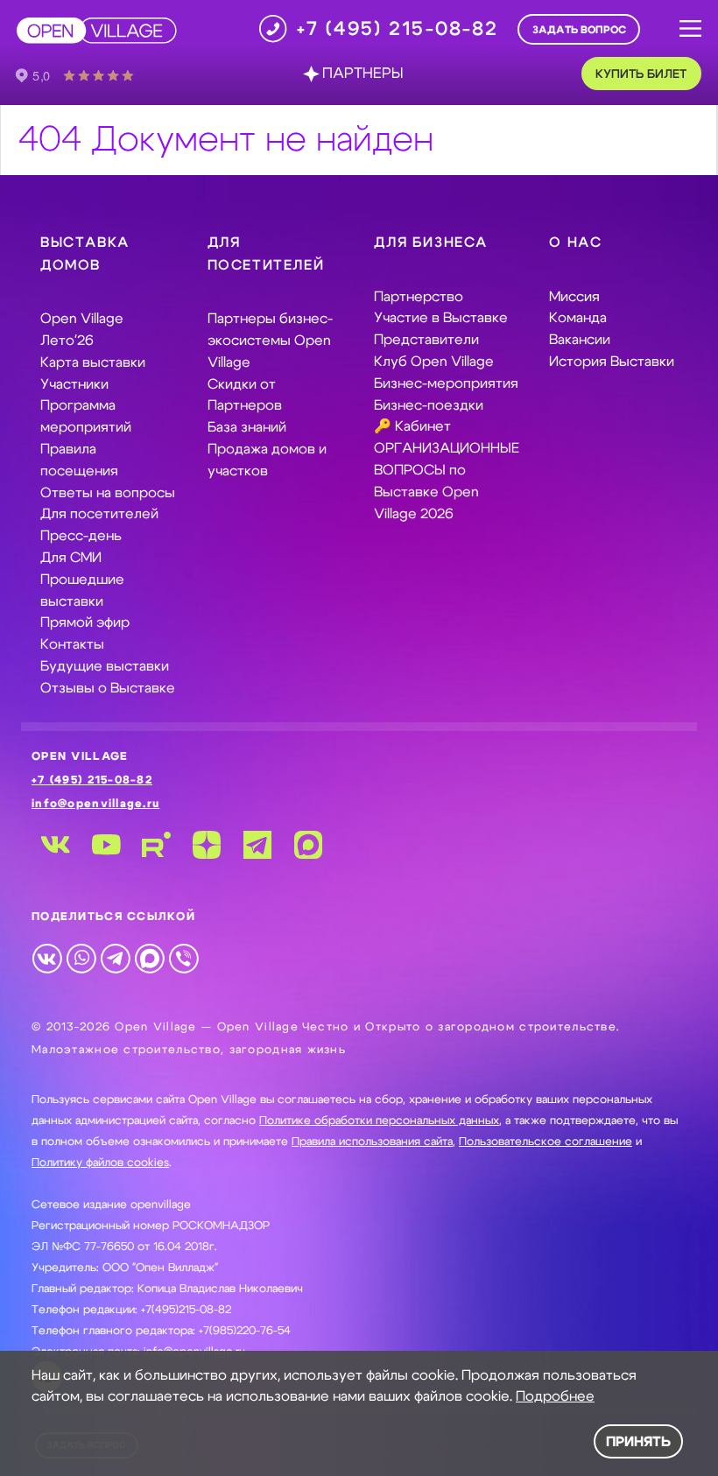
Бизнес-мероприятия (446, 383)
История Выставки (611, 362)
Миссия (574, 297)
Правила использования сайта (372, 1142)
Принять (638, 1442)
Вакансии (579, 340)
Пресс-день (81, 536)
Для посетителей (99, 514)
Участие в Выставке (441, 318)
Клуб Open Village (434, 362)
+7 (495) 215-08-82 (92, 780)
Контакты (72, 644)
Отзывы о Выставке (107, 688)
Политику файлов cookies (100, 1163)
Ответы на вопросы (107, 493)
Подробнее (555, 1396)
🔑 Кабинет (412, 426)
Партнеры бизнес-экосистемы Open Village (270, 340)
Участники (74, 384)
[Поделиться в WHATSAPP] (81, 958)
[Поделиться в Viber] (183, 958)
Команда (578, 318)
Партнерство (418, 297)
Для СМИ (71, 558)
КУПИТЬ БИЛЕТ (640, 74)
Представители (426, 340)
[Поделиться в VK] (47, 958)
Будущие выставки (104, 666)
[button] (690, 29)
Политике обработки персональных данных (379, 1121)
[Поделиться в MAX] (149, 958)
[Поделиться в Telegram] (115, 958)
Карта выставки (92, 362)
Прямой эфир (85, 622)
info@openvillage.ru (95, 804)
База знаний (247, 427)
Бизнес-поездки (428, 405)
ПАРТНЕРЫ (362, 74)
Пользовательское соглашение (545, 1142)
